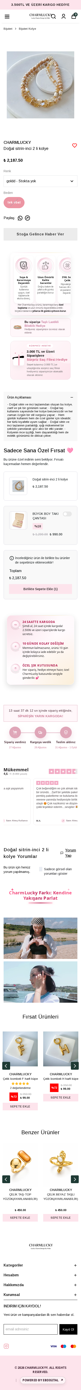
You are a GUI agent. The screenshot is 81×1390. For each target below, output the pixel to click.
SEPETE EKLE (20, 1106)
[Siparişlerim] (63, 16)
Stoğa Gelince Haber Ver (40, 234)
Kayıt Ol (68, 1329)
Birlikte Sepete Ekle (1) (40, 589)
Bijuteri (8, 28)
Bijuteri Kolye (27, 28)
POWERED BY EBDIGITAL (42, 1380)
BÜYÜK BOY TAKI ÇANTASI (45, 516)
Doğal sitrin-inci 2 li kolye (50, 479)
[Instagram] (6, 1346)
